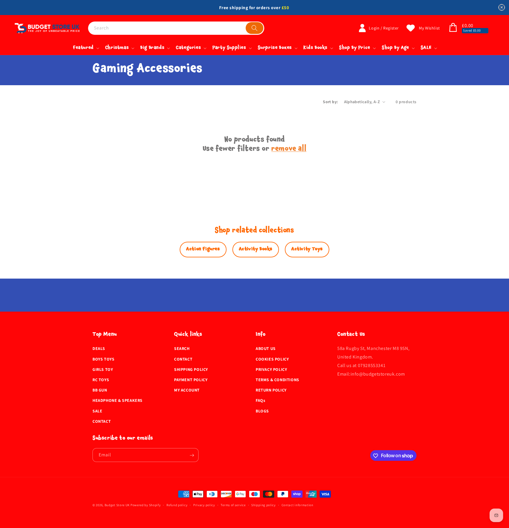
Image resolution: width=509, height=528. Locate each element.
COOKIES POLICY (272, 359)
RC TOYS (100, 379)
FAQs (260, 400)
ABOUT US (266, 348)
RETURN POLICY (271, 390)
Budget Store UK (117, 505)
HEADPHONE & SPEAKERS (117, 400)
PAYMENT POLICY (190, 379)
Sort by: (330, 101)
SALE (97, 411)
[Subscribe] (191, 455)
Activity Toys (307, 249)
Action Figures (203, 249)
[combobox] (176, 28)
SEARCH (182, 348)
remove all (288, 149)
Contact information (297, 505)
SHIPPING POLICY (191, 369)
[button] (453, 28)
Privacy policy (204, 505)
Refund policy (176, 505)
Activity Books (255, 249)
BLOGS (262, 411)
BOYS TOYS (103, 359)
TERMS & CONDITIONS (277, 379)
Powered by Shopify (145, 505)
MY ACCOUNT (187, 390)
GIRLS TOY (102, 369)
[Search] (254, 28)
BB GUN (99, 390)
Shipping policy (263, 505)
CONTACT (101, 421)
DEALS (98, 348)
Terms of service (233, 505)
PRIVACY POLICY (271, 369)
